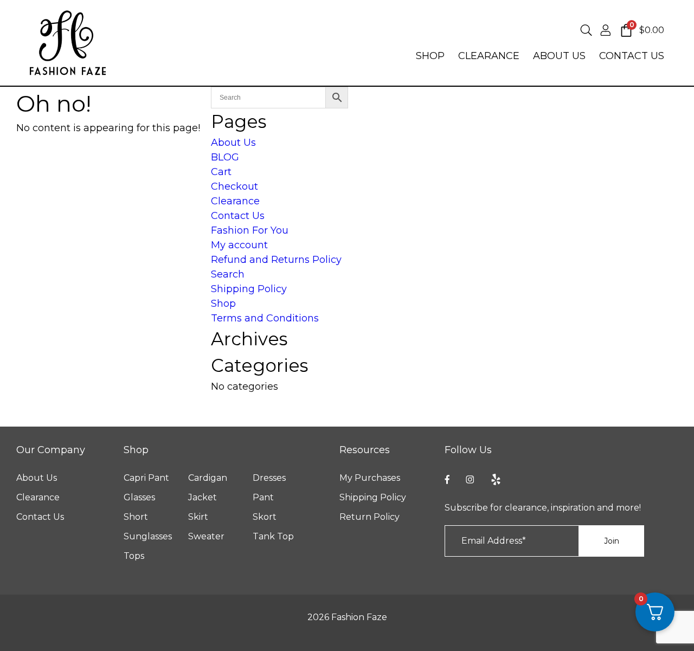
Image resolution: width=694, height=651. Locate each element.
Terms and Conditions (265, 318)
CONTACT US (631, 56)
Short (136, 517)
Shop (223, 304)
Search (228, 274)
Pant (263, 497)
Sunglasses (148, 536)
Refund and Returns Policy (276, 260)
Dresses (269, 478)
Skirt (198, 517)
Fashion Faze (359, 617)
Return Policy (369, 517)
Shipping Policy (249, 289)
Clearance (235, 201)
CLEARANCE (488, 56)
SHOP (430, 56)
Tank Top (273, 536)
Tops (134, 556)
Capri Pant (146, 478)
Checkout (234, 186)
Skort (265, 517)
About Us (233, 143)
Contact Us (238, 216)
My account (239, 245)
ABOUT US (559, 56)
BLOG (225, 157)
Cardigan (207, 478)
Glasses (139, 497)
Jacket (202, 497)
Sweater (206, 536)
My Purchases (369, 478)
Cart (221, 172)
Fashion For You (249, 230)
